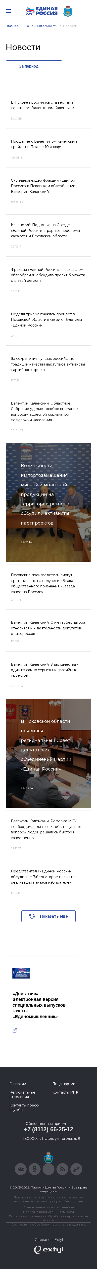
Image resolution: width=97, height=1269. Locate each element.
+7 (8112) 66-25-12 (48, 1129)
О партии (17, 1084)
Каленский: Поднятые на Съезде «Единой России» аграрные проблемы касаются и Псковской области (45, 230)
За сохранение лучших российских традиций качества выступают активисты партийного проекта (48, 364)
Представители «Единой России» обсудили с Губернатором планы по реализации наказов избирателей (43, 877)
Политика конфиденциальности (48, 1212)
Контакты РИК (65, 1092)
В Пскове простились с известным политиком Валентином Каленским (42, 105)
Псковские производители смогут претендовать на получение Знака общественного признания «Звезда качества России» (43, 583)
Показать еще (54, 916)
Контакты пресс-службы (24, 1107)
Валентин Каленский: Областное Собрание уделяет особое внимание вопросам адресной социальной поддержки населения (44, 411)
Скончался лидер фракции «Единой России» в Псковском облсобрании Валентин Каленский (43, 186)
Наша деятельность (41, 26)
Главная (12, 26)
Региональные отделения (22, 1094)
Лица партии (63, 1084)
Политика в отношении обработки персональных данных (48, 1218)
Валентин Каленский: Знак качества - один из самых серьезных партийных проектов (44, 670)
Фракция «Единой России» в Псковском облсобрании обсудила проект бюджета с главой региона (48, 275)
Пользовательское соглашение (48, 1207)
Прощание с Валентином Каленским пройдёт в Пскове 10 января (44, 144)
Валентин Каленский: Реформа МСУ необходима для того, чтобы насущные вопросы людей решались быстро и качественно (46, 829)
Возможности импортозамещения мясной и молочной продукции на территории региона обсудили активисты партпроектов (45, 494)
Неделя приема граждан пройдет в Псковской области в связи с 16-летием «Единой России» (46, 319)
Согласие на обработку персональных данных (48, 1224)
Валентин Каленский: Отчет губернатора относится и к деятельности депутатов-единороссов (48, 628)
